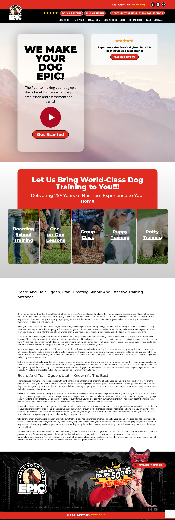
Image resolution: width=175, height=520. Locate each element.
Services (79, 20)
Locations (94, 20)
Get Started (50, 134)
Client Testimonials (131, 20)
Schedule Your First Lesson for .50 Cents (137, 13)
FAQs (148, 20)
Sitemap (66, 507)
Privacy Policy (79, 507)
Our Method (110, 20)
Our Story (65, 20)
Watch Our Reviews (71, 13)
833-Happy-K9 (121, 4)
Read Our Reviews (95, 13)
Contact (159, 20)
